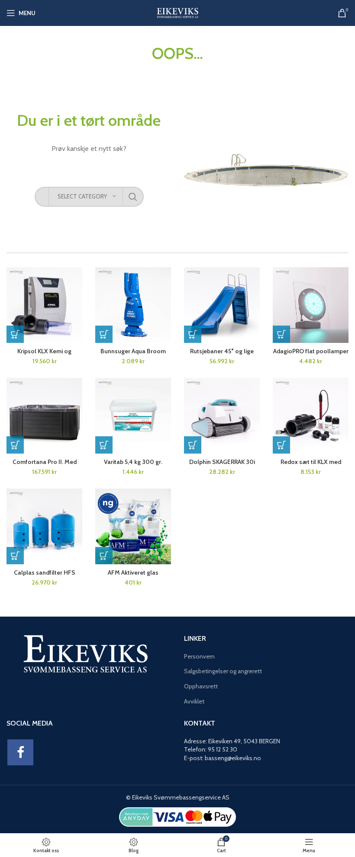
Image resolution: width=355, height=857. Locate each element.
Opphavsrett (201, 686)
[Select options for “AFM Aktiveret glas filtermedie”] (104, 555)
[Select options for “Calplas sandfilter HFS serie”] (15, 555)
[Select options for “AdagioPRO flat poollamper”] (281, 334)
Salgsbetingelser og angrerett (223, 671)
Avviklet (194, 701)
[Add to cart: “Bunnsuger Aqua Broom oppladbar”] (104, 334)
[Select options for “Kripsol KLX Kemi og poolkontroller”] (15, 334)
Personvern (199, 656)
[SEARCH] (133, 197)
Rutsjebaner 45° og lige (222, 351)
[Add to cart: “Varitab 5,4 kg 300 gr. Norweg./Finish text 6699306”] (104, 445)
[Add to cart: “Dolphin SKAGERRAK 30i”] (192, 445)
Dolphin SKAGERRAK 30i (222, 462)
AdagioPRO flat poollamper (311, 351)
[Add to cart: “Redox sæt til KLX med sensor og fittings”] (281, 445)
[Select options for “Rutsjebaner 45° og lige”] (192, 334)
